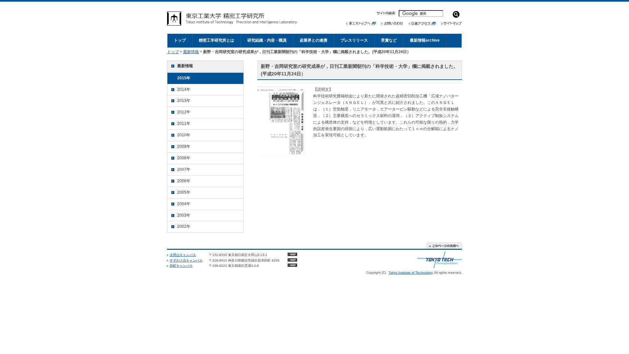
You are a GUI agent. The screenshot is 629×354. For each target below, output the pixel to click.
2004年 (183, 204)
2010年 (183, 135)
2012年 (183, 112)
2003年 (183, 215)
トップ (180, 40)
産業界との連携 (313, 40)
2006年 (183, 181)
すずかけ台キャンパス (186, 260)
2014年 (183, 89)
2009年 (183, 146)
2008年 (183, 158)
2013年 (183, 100)
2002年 (183, 226)
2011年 (183, 123)
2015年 (183, 78)
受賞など (389, 40)
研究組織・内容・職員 (267, 40)
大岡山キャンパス (183, 255)
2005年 (183, 192)
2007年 (183, 169)
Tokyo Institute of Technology (410, 272)
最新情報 (191, 51)
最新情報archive (425, 40)
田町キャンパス (181, 265)
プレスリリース (354, 40)
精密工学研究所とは (216, 40)
